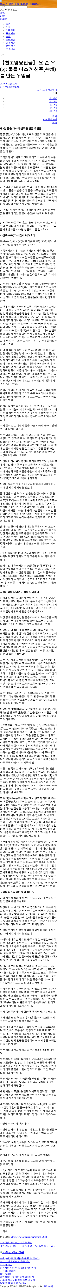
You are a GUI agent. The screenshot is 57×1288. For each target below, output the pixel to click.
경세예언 (10, 42)
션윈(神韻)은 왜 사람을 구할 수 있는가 (19, 1258)
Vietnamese (35, 4)
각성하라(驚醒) (7, 1271)
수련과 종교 (6, 1264)
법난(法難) (5, 1274)
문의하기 (48, 1286)
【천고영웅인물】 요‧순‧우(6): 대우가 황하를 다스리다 (28, 1246)
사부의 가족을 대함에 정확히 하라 (17, 1280)
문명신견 (10, 39)
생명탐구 (10, 46)
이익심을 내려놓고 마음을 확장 (16, 1242)
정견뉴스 (10, 24)
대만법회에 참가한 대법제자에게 (17, 1277)
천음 (8, 27)
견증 (8, 36)
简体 (11, 4)
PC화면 (4, 1283)
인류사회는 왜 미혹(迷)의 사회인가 (18, 1267)
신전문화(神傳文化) (10, 86)
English (24, 4)
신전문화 (10, 30)
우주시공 (10, 49)
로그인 (3, 4)
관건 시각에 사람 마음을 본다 (15, 1261)
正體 (17, 4)
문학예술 (10, 33)
